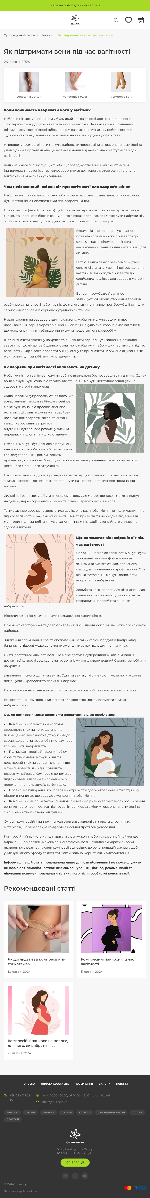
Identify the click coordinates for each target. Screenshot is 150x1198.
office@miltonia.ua (54, 1102)
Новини (122, 1083)
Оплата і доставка (55, 1083)
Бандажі (12, 1112)
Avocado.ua (29, 1191)
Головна (28, 1083)
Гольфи (67, 1112)
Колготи (84, 1112)
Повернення (84, 1083)
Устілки (137, 1112)
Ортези (30, 1112)
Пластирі (13, 1119)
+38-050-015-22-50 (20, 1097)
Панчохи (48, 1112)
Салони (104, 1083)
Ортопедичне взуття (111, 1112)
